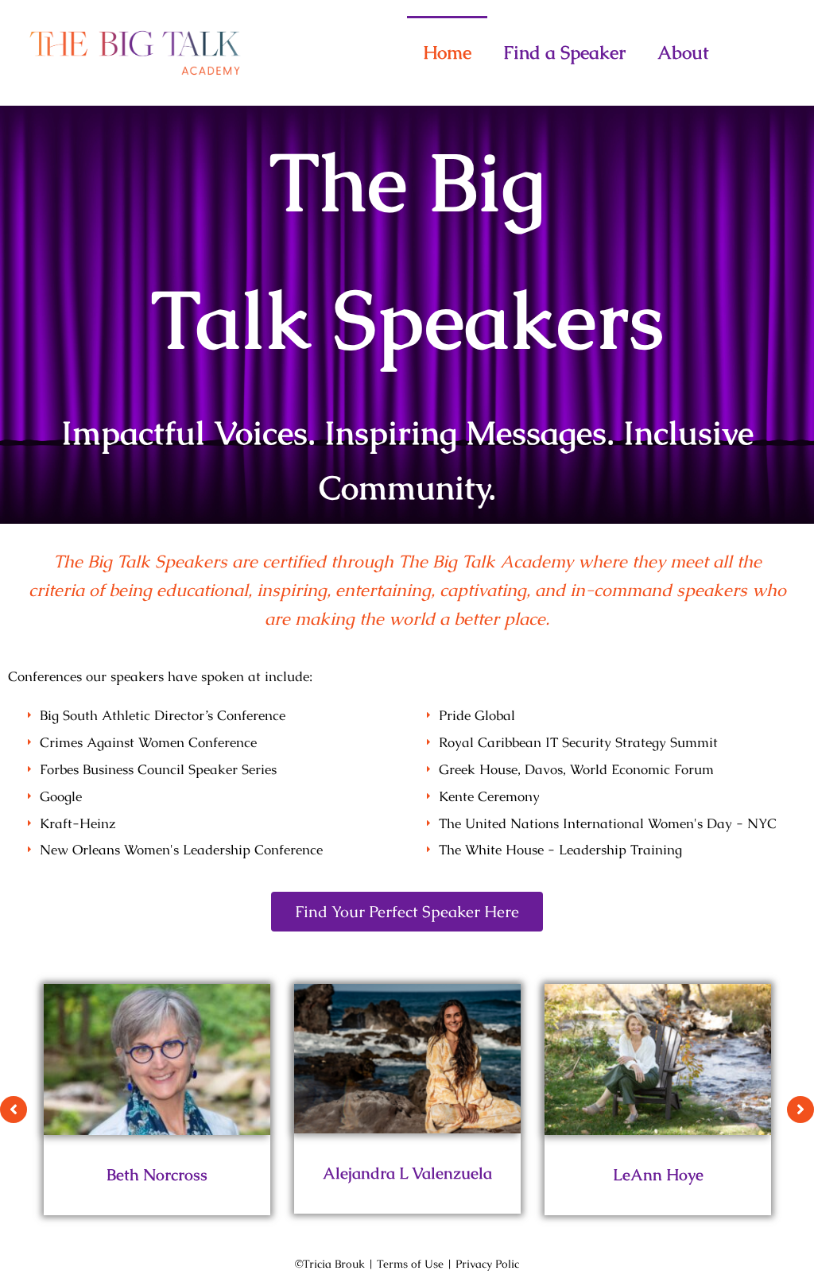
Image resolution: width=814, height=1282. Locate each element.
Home (447, 52)
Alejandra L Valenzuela (407, 1173)
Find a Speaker (564, 52)
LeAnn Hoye (658, 1174)
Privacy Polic (487, 1264)
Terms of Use (410, 1264)
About (683, 52)
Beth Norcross (157, 1174)
